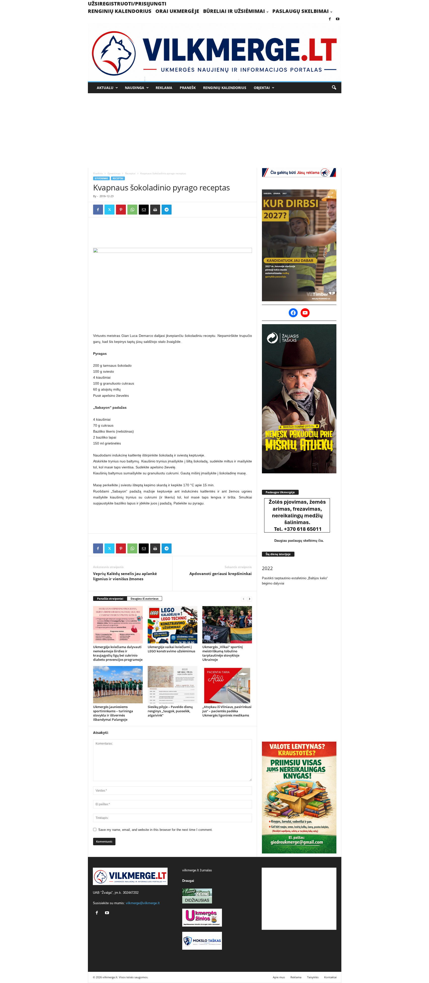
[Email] (144, 210)
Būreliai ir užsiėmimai (234, 11)
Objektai (262, 87)
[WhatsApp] (132, 210)
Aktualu (105, 87)
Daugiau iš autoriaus (144, 598)
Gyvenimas (113, 173)
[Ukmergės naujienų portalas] (214, 52)
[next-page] (249, 598)
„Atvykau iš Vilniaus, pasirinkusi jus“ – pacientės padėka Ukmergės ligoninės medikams (226, 711)
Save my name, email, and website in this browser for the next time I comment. (155, 830)
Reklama (164, 87)
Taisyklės (313, 977)
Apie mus (279, 977)
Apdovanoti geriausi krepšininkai (220, 573)
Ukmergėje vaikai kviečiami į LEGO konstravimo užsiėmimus (171, 649)
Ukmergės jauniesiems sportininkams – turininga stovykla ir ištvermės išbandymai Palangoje (113, 713)
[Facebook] (330, 19)
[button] (333, 87)
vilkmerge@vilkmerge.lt (143, 903)
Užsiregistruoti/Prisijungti (127, 3)
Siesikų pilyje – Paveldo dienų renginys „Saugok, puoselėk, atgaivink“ (170, 711)
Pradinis (98, 173)
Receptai (130, 173)
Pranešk (188, 87)
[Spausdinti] (155, 210)
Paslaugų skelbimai (300, 11)
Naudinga (134, 87)
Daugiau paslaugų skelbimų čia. (299, 540)
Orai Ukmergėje (177, 11)
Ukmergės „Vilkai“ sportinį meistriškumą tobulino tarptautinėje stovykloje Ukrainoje (222, 653)
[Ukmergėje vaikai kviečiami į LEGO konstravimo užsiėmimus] (172, 624)
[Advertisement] (214, 130)
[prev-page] (243, 598)
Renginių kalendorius (119, 11)
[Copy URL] (178, 210)
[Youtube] (338, 19)
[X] (109, 210)
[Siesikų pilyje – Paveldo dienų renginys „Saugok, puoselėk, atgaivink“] (172, 684)
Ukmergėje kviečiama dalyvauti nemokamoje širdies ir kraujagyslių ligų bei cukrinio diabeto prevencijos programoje (118, 653)
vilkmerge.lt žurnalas (197, 870)
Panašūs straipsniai (110, 598)
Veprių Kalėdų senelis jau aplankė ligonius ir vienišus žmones (125, 576)
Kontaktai (330, 977)
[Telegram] (167, 210)
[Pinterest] (121, 210)
